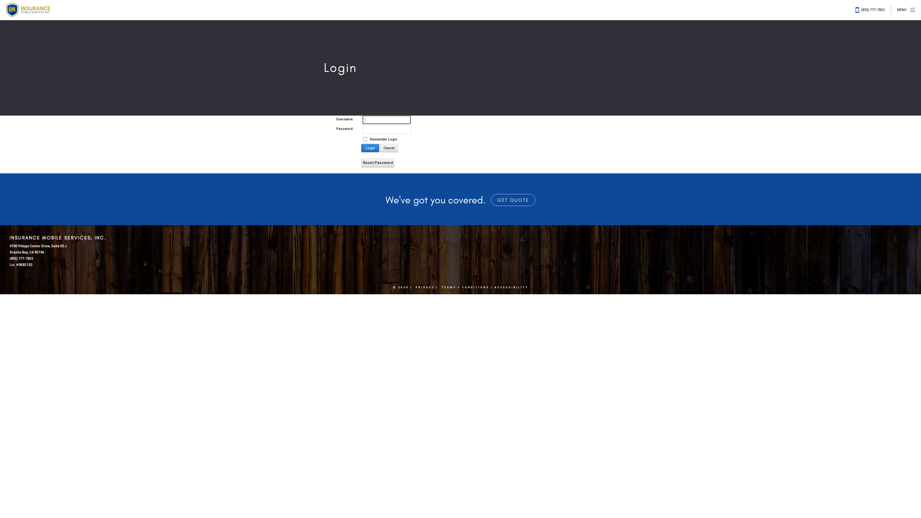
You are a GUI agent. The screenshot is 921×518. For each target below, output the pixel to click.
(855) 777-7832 (872, 10)
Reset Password (378, 162)
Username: (345, 119)
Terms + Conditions (465, 287)
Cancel (389, 148)
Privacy (425, 287)
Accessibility (511, 287)
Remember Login (383, 139)
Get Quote (513, 200)
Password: (345, 129)
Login (370, 148)
